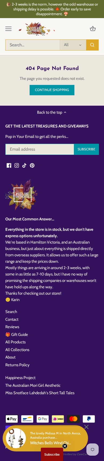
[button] (52, 454)
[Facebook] (9, 165)
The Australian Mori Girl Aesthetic (33, 385)
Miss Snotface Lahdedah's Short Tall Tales (39, 392)
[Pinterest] (32, 165)
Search (11, 311)
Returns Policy (17, 365)
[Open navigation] (8, 29)
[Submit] (92, 45)
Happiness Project (20, 377)
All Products (15, 342)
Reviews (12, 326)
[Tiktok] (24, 165)
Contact (11, 319)
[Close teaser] (64, 446)
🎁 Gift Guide (16, 334)
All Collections (17, 349)
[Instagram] (16, 165)
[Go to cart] (93, 29)
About (10, 357)
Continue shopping (52, 90)
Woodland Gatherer (48, 442)
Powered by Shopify (20, 447)
